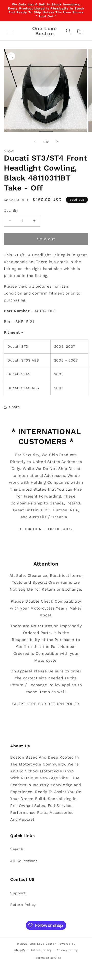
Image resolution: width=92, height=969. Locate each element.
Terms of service (48, 958)
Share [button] (14, 407)
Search (17, 849)
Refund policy (41, 950)
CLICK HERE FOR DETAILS (46, 529)
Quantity (11, 210)
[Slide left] (34, 141)
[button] (10, 31)
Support (18, 893)
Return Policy (23, 905)
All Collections (24, 861)
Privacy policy (67, 950)
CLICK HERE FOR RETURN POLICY (46, 704)
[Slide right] (57, 141)
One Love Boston (43, 943)
